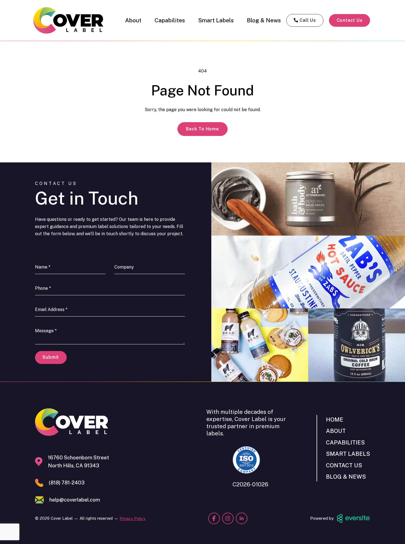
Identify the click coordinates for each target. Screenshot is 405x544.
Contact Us (350, 20)
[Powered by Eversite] (353, 518)
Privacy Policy (132, 518)
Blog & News (264, 20)
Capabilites (170, 20)
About (133, 20)
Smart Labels (216, 20)
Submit (50, 357)
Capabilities (345, 442)
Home (334, 419)
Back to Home (202, 129)
